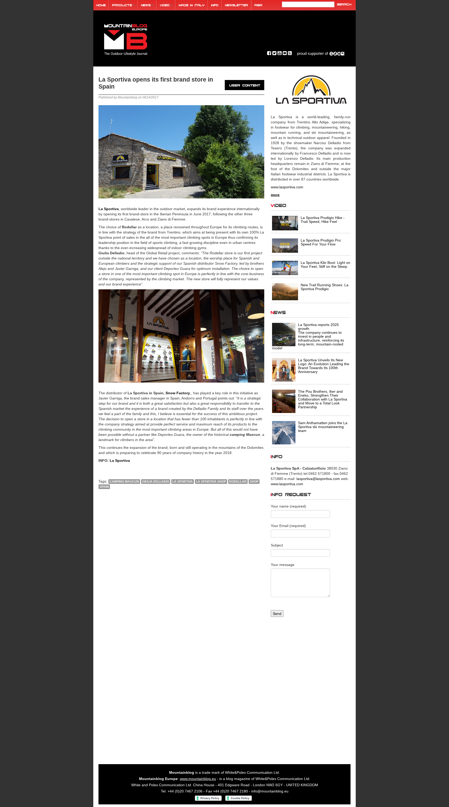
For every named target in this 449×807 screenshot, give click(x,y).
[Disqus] (181, 564)
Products (122, 5)
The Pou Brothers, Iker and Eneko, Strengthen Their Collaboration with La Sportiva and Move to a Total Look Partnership (322, 399)
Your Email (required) (288, 526)
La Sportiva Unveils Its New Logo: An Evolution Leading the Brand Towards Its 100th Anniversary (323, 366)
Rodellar (238, 481)
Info (215, 5)
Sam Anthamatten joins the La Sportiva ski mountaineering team (322, 427)
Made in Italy (192, 5)
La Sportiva (108, 209)
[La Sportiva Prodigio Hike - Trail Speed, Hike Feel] (285, 223)
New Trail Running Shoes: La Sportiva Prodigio (324, 287)
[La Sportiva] (311, 90)
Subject (277, 545)
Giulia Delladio (155, 481)
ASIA (258, 5)
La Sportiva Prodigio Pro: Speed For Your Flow (321, 242)
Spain (104, 487)
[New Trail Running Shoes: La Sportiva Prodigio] (285, 291)
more (275, 195)
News (146, 5)
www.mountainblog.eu (198, 779)
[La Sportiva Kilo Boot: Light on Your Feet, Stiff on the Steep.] (285, 267)
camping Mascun (124, 481)
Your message (282, 565)
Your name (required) (288, 506)
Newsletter (236, 5)
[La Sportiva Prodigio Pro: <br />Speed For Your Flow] (285, 245)
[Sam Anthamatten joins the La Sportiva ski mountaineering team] (283, 432)
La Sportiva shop (211, 481)
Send (277, 613)
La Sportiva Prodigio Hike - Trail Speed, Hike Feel (323, 220)
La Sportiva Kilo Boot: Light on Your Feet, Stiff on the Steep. (325, 265)
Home (101, 5)
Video (165, 5)
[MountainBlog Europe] (126, 38)
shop (254, 481)
